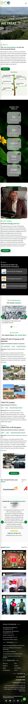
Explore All (14, 473)
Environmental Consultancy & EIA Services (13, 645)
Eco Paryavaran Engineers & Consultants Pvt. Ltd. (10, 628)
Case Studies (17, 668)
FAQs (15, 663)
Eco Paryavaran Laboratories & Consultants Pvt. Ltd (11, 632)
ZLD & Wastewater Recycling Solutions (12, 654)
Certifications (6, 670)
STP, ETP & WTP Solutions (9, 651)
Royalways (11, 697)
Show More (4, 362)
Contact (16, 666)
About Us (5, 69)
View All (24, 480)
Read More (6, 250)
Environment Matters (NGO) (10, 639)
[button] (11, 326)
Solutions (5, 666)
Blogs (4, 668)
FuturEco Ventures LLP (8, 635)
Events (15, 670)
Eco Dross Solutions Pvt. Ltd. (10, 637)
